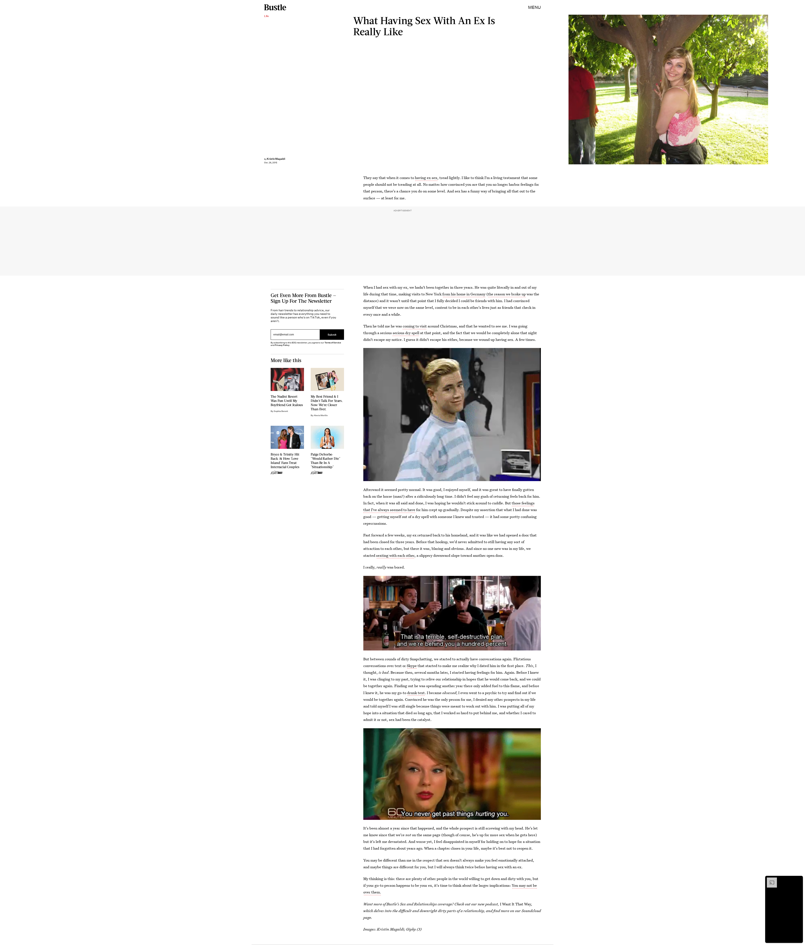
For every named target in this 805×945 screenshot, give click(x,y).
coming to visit (415, 326)
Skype (412, 665)
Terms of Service (333, 342)
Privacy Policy (282, 345)
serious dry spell (406, 332)
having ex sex (426, 177)
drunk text (416, 692)
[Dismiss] (798, 879)
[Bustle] (275, 7)
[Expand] (769, 879)
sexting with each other (395, 555)
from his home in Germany (464, 294)
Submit (332, 334)
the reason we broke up (507, 294)
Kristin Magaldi (276, 159)
